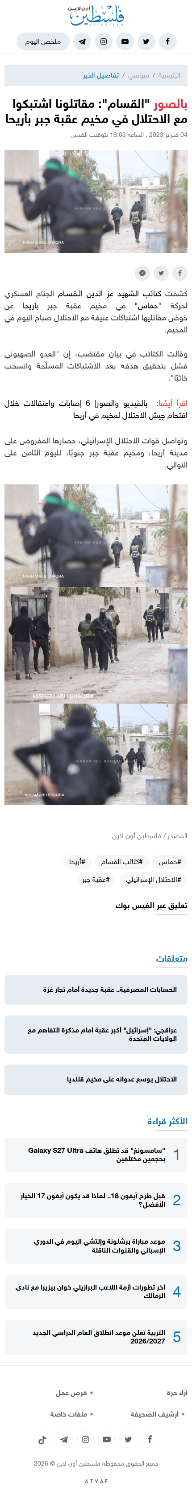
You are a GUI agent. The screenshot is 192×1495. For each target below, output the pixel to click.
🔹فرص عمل (76, 1393)
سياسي (138, 75)
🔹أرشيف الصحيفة (159, 1414)
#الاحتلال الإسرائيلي (153, 879)
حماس (148, 305)
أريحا (29, 305)
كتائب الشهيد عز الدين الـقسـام (109, 293)
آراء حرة (177, 1393)
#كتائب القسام (122, 861)
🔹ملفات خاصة (73, 1414)
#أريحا (77, 861)
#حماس (170, 861)
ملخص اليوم (43, 41)
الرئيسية (169, 75)
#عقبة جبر (96, 879)
